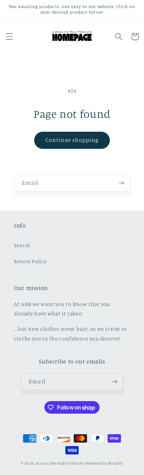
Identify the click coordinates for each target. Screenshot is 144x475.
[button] (9, 37)
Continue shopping (72, 140)
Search (22, 245)
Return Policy (30, 261)
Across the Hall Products (60, 463)
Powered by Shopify (104, 463)
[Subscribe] (122, 183)
